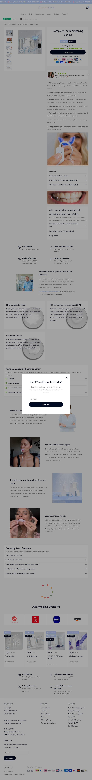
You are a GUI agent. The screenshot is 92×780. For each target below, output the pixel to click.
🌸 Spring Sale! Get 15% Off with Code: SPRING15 (22, 2)
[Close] (67, 377)
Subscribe (46, 404)
